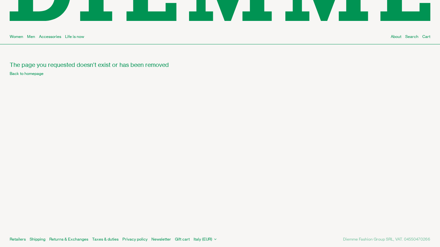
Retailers (18, 239)
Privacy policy (135, 239)
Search (411, 36)
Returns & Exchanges (68, 239)
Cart (426, 36)
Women (16, 36)
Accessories (50, 36)
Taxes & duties (105, 239)
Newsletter (161, 239)
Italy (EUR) (203, 239)
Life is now (74, 36)
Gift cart (182, 239)
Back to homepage (26, 73)
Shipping (37, 239)
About (396, 36)
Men (31, 36)
